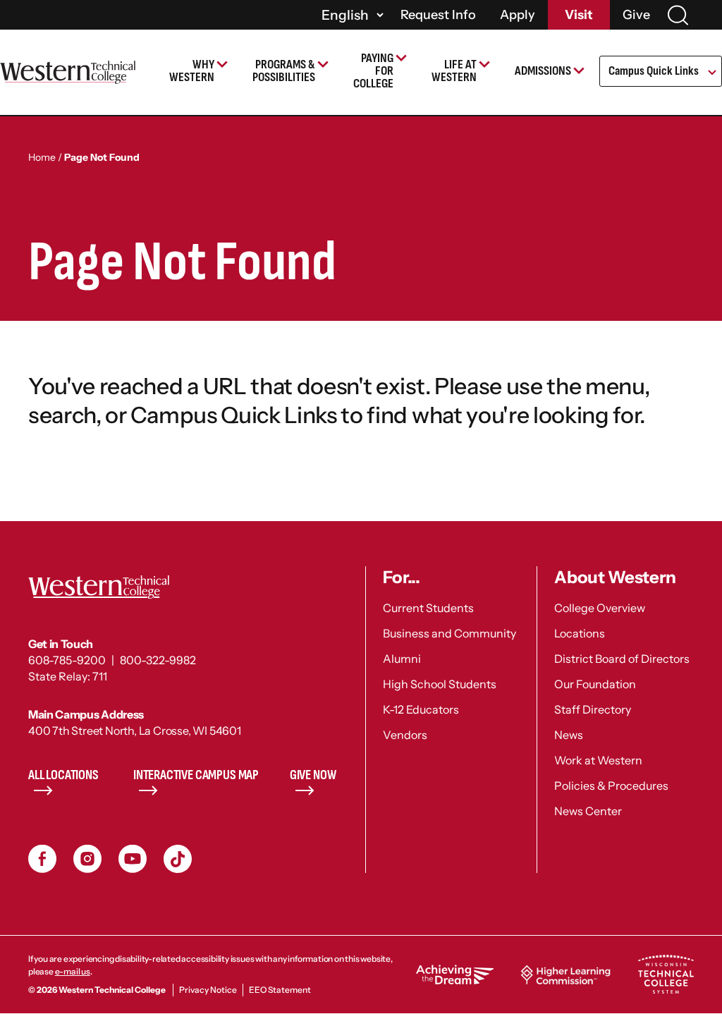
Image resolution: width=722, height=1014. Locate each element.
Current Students (428, 608)
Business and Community (449, 633)
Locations (579, 633)
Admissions (543, 70)
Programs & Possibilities (283, 71)
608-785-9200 (67, 660)
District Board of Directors (622, 659)
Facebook (42, 859)
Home (42, 157)
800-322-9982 (158, 660)
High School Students (439, 684)
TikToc (178, 859)
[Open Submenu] (711, 73)
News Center (588, 811)
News (568, 735)
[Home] (67, 72)
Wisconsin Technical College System (665, 974)
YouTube (132, 859)
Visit (579, 15)
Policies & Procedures (611, 785)
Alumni (402, 659)
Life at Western (454, 71)
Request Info (438, 15)
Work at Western (598, 760)
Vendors (405, 735)
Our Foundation (595, 684)
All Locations (63, 775)
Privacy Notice (208, 989)
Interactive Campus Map (196, 775)
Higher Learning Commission (565, 974)
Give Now (313, 775)
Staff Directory (592, 709)
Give (636, 15)
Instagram (87, 859)
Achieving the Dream (455, 974)
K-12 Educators (421, 709)
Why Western (191, 71)
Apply (517, 15)
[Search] (677, 15)
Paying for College (373, 71)
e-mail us (72, 971)
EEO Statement (280, 989)
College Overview (599, 608)
